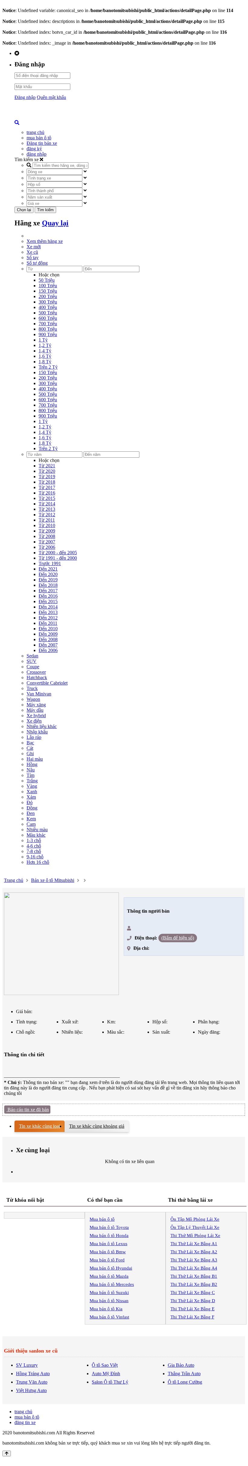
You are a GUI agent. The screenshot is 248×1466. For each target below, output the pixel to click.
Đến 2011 (48, 623)
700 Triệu (48, 323)
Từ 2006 (47, 547)
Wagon (33, 699)
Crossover (36, 672)
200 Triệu (48, 296)
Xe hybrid (36, 715)
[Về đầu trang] (6, 1453)
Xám (31, 797)
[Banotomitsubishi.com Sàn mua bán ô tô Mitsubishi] (59, 118)
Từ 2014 (47, 503)
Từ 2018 (47, 482)
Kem (31, 818)
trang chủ (35, 132)
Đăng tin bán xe (42, 143)
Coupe (33, 666)
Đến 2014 (48, 606)
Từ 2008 (47, 536)
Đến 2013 (48, 612)
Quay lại (55, 223)
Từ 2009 (47, 530)
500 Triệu (48, 312)
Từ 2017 (47, 487)
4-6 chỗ (34, 845)
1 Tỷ (43, 339)
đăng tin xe (25, 1422)
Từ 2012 (47, 514)
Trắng (32, 780)
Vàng (32, 786)
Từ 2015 (47, 498)
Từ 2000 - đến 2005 (58, 552)
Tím (30, 775)
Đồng (32, 807)
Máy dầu (35, 710)
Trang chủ (13, 880)
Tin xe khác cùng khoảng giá (96, 1126)
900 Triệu (48, 334)
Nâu (31, 769)
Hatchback (37, 677)
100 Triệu (48, 285)
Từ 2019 (47, 476)
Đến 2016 (48, 596)
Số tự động (37, 263)
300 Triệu (48, 301)
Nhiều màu (37, 829)
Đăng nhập (25, 97)
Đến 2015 (48, 601)
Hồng (32, 764)
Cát (30, 748)
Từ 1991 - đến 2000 (58, 558)
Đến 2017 (48, 590)
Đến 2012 (48, 617)
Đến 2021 (48, 568)
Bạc (30, 742)
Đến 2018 (48, 585)
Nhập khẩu (37, 731)
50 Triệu (47, 280)
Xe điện (34, 720)
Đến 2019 (48, 579)
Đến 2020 (48, 574)
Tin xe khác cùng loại (39, 1126)
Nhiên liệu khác (42, 726)
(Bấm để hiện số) (177, 937)
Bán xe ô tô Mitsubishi (52, 880)
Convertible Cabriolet (47, 682)
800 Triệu (48, 329)
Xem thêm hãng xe (45, 241)
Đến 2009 (48, 634)
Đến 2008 (48, 639)
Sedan (32, 655)
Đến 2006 (48, 650)
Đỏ (30, 802)
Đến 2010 (48, 628)
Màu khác (36, 835)
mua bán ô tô (39, 137)
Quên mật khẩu (51, 97)
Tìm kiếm (45, 210)
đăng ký (34, 148)
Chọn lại (24, 210)
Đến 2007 (48, 644)
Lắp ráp (34, 737)
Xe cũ (32, 252)
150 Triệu (48, 291)
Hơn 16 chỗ (38, 862)
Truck (32, 688)
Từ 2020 (47, 471)
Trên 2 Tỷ (48, 367)
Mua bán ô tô (102, 1219)
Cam (31, 824)
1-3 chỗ (34, 840)
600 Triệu (48, 318)
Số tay (33, 257)
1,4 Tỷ (45, 350)
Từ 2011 (47, 520)
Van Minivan (39, 693)
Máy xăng (36, 704)
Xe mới (34, 246)
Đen (31, 813)
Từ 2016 (47, 492)
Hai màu (35, 759)
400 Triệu (48, 307)
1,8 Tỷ (45, 361)
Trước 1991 (50, 563)
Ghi (30, 753)
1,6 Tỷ (45, 356)
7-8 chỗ (34, 851)
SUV (32, 661)
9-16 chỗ (35, 856)
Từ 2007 (47, 541)
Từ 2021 (47, 465)
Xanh (32, 791)
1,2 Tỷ (45, 345)
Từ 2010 (47, 525)
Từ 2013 (47, 509)
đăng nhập (36, 154)
